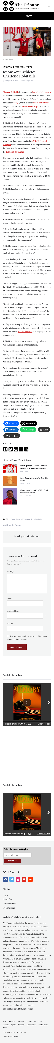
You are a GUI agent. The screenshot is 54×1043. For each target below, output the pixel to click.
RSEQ (15, 102)
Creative (21, 1024)
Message (10, 571)
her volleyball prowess (41, 92)
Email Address (13, 610)
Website (10, 623)
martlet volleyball (34, 519)
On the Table (43, 1024)
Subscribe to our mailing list (16, 849)
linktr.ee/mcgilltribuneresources (20, 1008)
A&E (40, 1021)
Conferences (31, 1024)
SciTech (6, 1024)
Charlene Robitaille (11, 92)
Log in (5, 895)
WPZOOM (14, 1036)
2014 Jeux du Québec (15, 151)
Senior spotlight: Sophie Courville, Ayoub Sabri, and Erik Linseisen (33, 466)
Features (21, 1021)
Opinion (12, 1021)
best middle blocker (41, 102)
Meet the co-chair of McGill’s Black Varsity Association (34, 491)
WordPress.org (9, 907)
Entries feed (7, 899)
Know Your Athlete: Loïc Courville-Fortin (34, 479)
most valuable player (30, 106)
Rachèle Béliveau (25, 331)
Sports (28, 67)
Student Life (31, 1021)
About (5, 1027)
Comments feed (9, 903)
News (5, 1021)
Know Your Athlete (13, 67)
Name (9, 598)
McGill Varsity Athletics (12, 525)
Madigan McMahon (11, 81)
